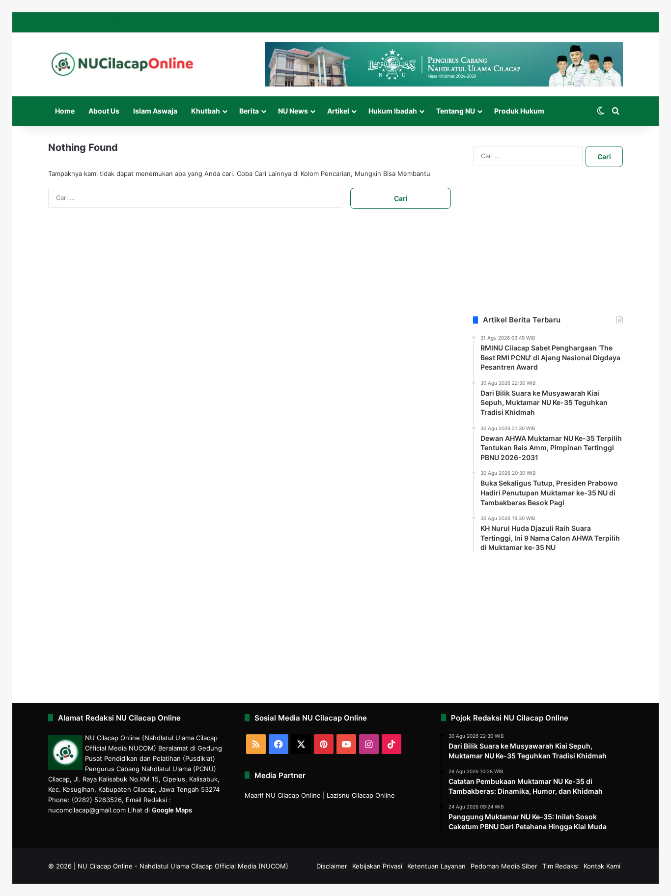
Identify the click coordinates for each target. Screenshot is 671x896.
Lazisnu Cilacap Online (361, 795)
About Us (103, 111)
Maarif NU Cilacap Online (283, 795)
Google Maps (172, 810)
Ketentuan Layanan (436, 866)
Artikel (338, 111)
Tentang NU (455, 111)
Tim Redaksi (560, 866)
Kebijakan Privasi (377, 866)
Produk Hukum (519, 111)
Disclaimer (331, 866)
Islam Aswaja (155, 111)
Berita (249, 111)
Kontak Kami (602, 866)
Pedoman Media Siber (504, 866)
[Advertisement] (548, 253)
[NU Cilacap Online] (122, 64)
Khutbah (205, 111)
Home (65, 111)
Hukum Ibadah (392, 111)
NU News (293, 111)
